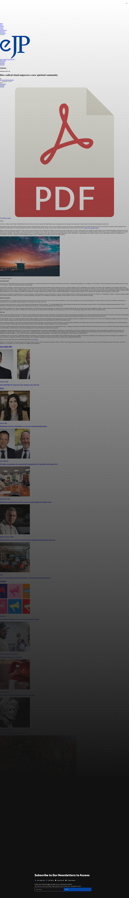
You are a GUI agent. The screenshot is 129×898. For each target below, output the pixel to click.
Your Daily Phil (41, 880)
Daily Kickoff (60, 880)
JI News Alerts (71, 880)
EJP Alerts (51, 880)
